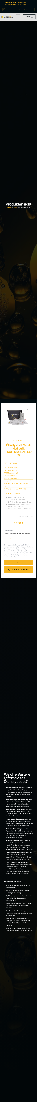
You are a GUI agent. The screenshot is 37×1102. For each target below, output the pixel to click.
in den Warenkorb (20, 570)
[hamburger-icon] (18, 17)
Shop (15, 207)
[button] (4, 9)
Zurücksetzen (7, 538)
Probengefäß (8, 530)
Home (9, 207)
